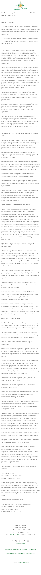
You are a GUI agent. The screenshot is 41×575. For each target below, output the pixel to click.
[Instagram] (16, 540)
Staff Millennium (24, 562)
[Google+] (20, 540)
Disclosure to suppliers (29, 549)
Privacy (18, 543)
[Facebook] (12, 540)
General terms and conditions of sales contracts (20, 553)
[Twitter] (24, 540)
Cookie (23, 543)
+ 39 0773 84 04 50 (14, 534)
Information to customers (13, 549)
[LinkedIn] (28, 540)
